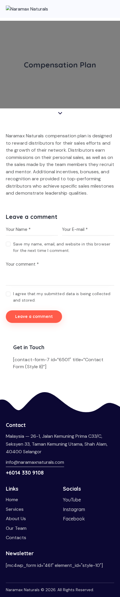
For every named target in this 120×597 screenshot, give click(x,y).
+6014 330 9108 (25, 472)
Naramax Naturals (23, 589)
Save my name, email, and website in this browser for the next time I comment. (61, 247)
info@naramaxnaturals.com (35, 462)
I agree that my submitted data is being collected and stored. (61, 297)
